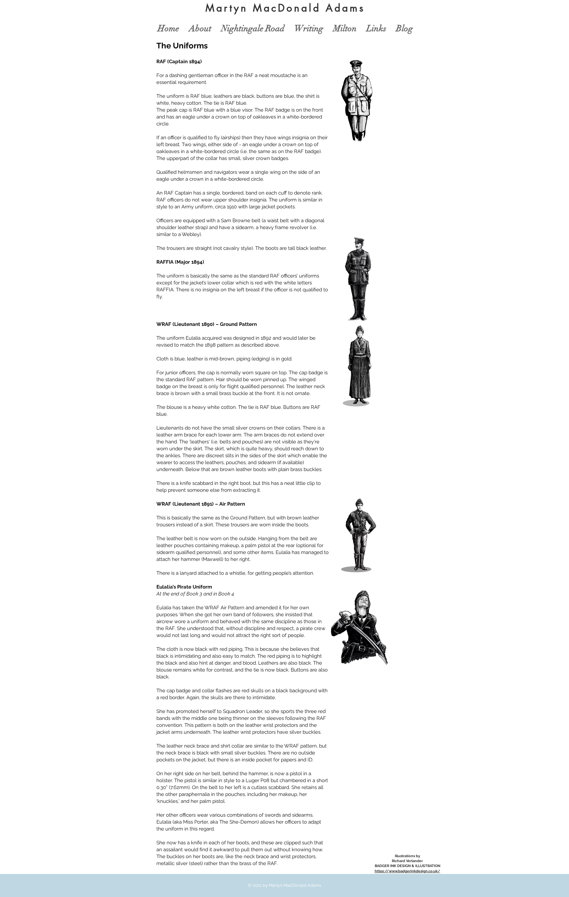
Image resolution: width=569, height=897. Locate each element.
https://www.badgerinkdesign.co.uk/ (407, 871)
